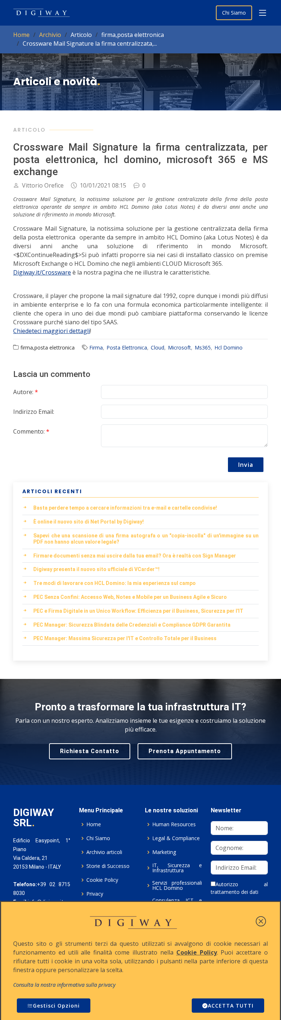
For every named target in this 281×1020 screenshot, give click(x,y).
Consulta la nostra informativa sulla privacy (64, 984)
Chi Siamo (234, 12)
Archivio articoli (104, 852)
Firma (96, 347)
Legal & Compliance (176, 838)
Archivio (50, 35)
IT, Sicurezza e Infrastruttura (177, 868)
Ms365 (203, 347)
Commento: (31, 431)
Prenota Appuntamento (185, 751)
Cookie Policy (102, 880)
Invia (245, 465)
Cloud (157, 347)
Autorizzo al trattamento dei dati (239, 888)
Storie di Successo (108, 866)
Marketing (164, 852)
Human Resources (174, 824)
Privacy (94, 893)
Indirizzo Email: (33, 412)
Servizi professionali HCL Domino (177, 885)
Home (21, 35)
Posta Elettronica (126, 347)
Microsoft (179, 347)
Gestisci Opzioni (56, 1005)
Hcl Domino (228, 347)
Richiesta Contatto (89, 751)
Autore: (25, 392)
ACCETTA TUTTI (231, 1005)
